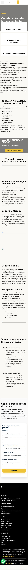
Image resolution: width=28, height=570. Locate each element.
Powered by (6, 563)
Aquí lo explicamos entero (9, 556)
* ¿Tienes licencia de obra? (9, 459)
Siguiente (14, 470)
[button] (2, 2)
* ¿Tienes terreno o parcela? (10, 445)
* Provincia (5, 430)
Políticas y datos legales (16, 563)
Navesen (3, 13)
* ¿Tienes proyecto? (7, 452)
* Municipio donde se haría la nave (11, 438)
